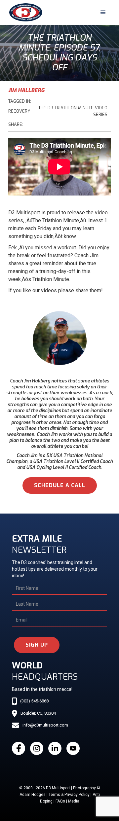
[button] (103, 12)
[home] (24, 12)
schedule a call (59, 485)
